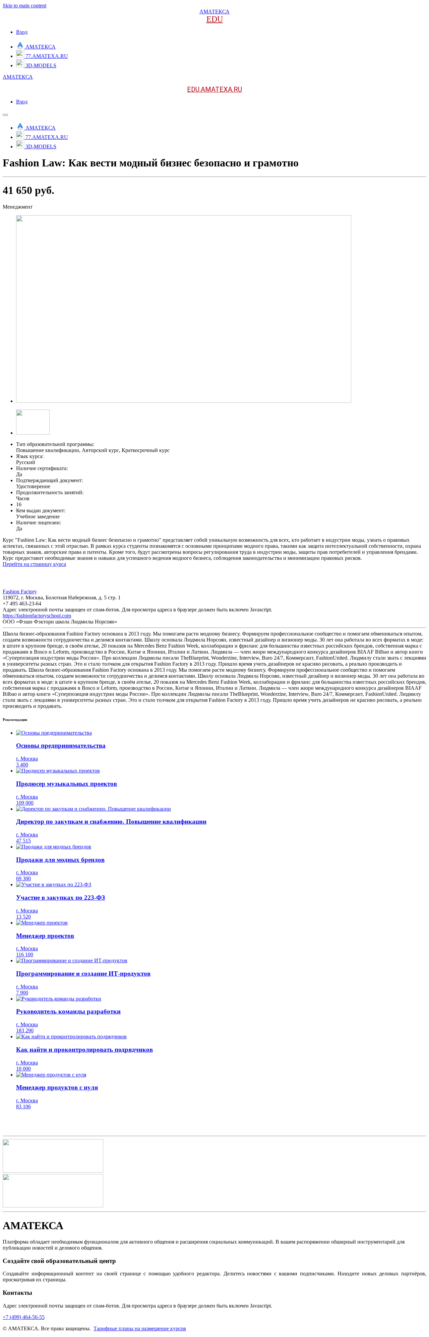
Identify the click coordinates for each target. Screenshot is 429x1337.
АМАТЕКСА (214, 11)
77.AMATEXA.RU (46, 56)
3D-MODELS (40, 65)
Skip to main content (24, 5)
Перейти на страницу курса (34, 564)
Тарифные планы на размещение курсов (140, 1328)
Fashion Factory (20, 591)
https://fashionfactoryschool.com (37, 615)
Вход (21, 32)
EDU (214, 19)
